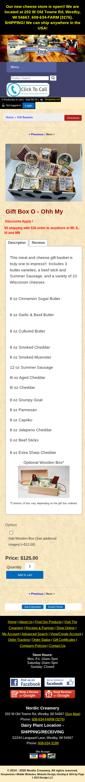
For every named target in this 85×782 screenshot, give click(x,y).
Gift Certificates (64, 640)
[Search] (53, 78)
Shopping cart (52, 99)
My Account (10, 634)
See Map (72, 714)
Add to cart (25, 575)
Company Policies (33, 646)
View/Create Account (65, 634)
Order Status (41, 640)
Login (28, 105)
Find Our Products (48, 622)
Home (10, 117)
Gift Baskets (25, 117)
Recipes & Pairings (40, 628)
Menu (15, 67)
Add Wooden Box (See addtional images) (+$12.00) (32, 541)
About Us (26, 622)
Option (11, 525)
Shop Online (65, 628)
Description (17, 243)
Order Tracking (19, 640)
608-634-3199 (48, 743)
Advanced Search (35, 634)
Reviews (38, 243)
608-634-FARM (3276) (48, 719)
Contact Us (57, 646)
